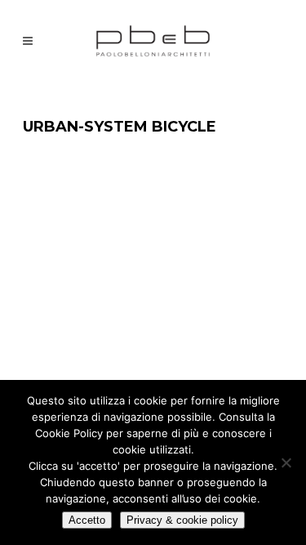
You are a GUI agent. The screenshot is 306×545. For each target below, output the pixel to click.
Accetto (87, 520)
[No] (285, 462)
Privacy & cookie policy (182, 520)
